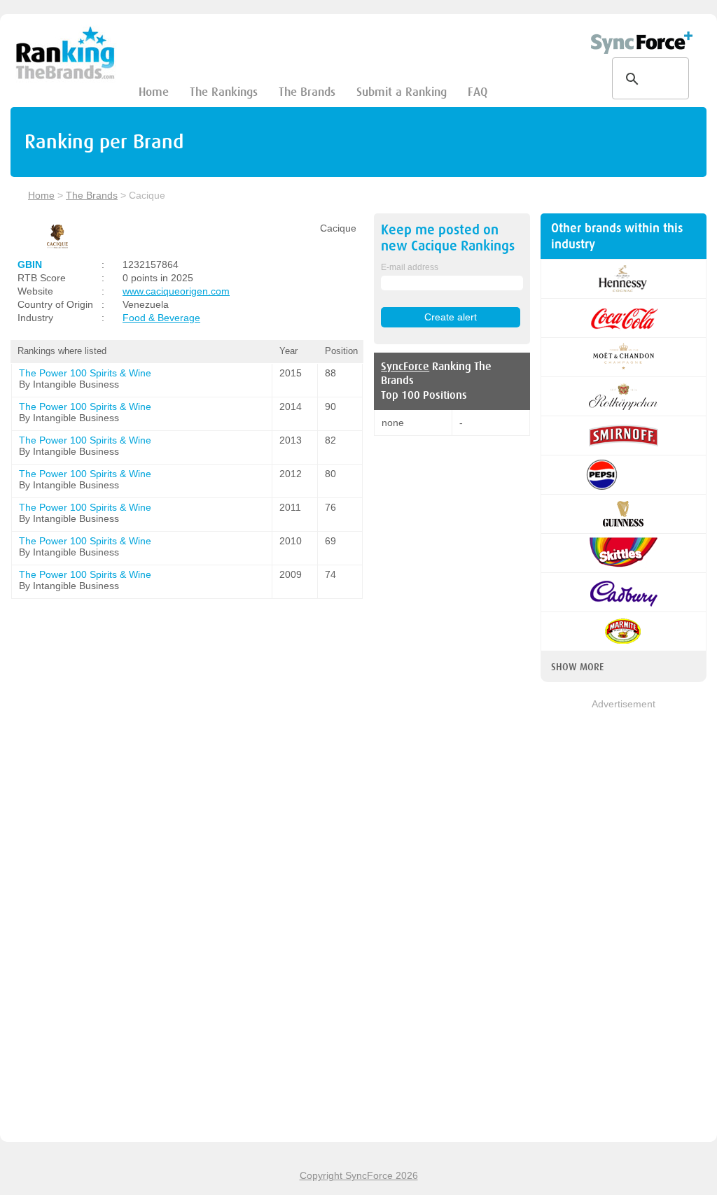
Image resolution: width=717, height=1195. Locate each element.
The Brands (307, 92)
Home (154, 92)
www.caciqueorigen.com (176, 291)
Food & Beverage (161, 317)
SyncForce (405, 366)
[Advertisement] (623, 921)
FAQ (477, 92)
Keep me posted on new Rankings (448, 238)
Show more (577, 666)
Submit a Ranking (401, 92)
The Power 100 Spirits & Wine (85, 373)
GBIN (30, 264)
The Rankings (224, 92)
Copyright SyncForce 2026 (359, 1175)
